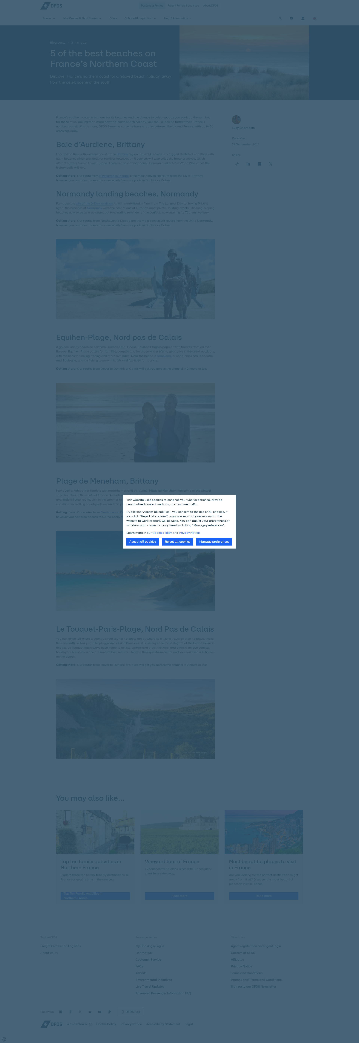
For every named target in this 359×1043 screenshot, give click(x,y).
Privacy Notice (189, 533)
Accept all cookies (142, 541)
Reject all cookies (177, 541)
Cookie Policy (162, 533)
